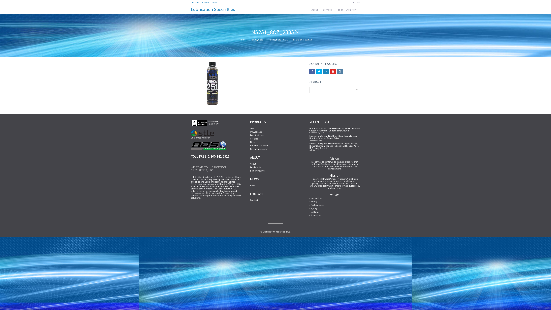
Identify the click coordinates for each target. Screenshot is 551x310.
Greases (254, 138)
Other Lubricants (258, 149)
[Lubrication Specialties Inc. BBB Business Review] (205, 125)
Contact (254, 200)
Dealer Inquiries (257, 170)
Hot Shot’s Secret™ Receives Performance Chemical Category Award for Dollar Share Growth (334, 129)
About (315, 9)
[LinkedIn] (326, 71)
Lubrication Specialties (213, 9)
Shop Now (351, 9)
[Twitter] (319, 71)
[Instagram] (340, 71)
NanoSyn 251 (257, 39)
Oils (252, 128)
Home (242, 39)
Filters (253, 142)
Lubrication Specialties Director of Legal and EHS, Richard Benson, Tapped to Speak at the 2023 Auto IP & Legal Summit (334, 146)
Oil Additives (256, 131)
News (252, 185)
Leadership (255, 167)
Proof (340, 9)
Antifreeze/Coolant (259, 145)
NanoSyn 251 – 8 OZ (278, 39)
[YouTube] (333, 71)
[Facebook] (312, 71)
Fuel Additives (257, 135)
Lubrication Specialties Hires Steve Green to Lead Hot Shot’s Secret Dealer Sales (333, 137)
